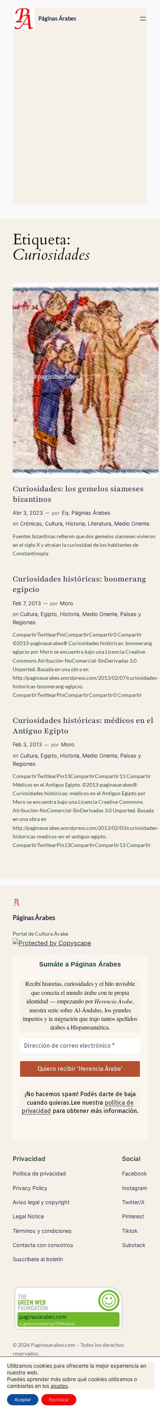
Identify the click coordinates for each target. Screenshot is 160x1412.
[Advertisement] (80, 121)
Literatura (99, 523)
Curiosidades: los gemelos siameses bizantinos (78, 494)
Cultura (54, 523)
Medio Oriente (131, 523)
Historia (75, 523)
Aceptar (23, 1399)
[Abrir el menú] (142, 18)
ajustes (59, 1386)
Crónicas (31, 523)
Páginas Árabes (57, 18)
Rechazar (59, 1399)
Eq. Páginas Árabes (86, 513)
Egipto (49, 614)
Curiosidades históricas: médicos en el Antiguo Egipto (83, 725)
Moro (66, 603)
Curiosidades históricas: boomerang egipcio (79, 584)
